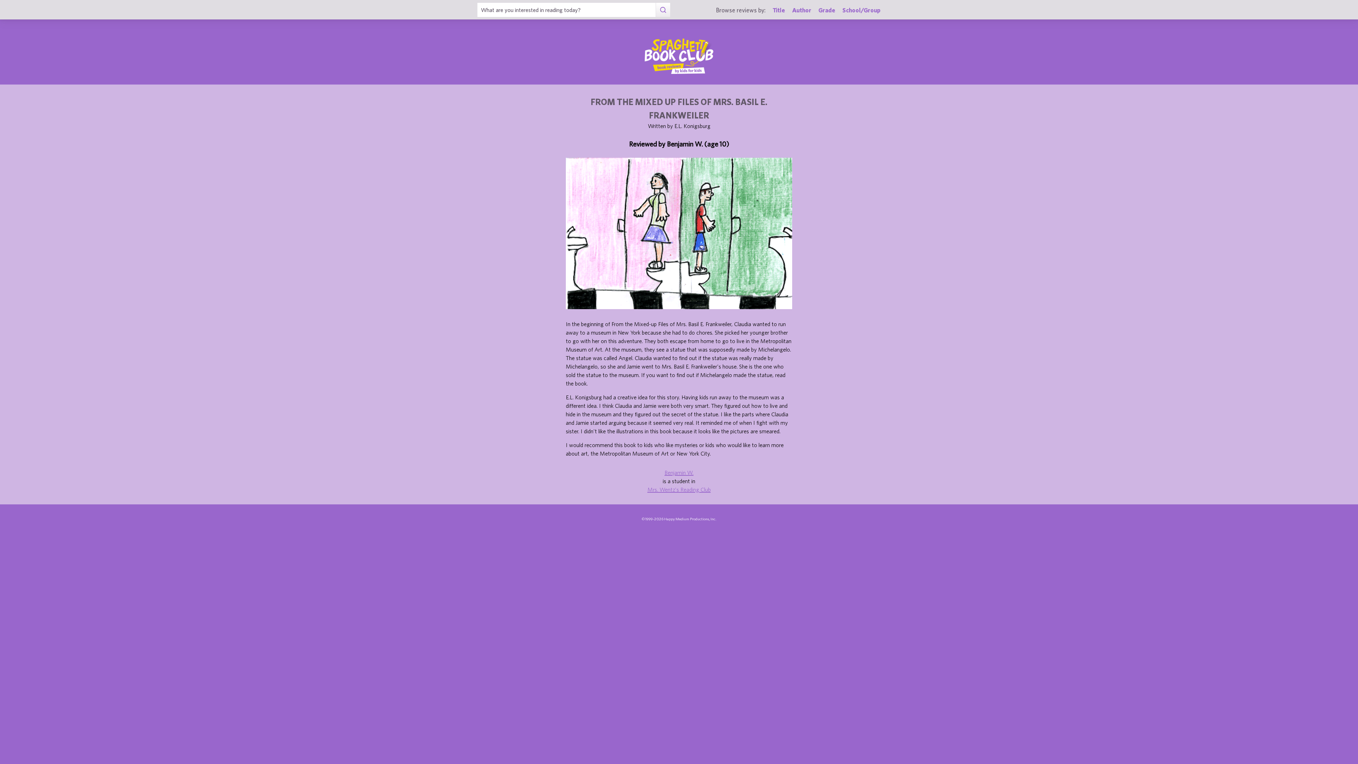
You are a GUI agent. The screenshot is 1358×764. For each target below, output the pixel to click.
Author (801, 10)
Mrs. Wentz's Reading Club (679, 489)
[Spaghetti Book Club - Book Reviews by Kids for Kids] (679, 56)
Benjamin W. (679, 472)
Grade (826, 10)
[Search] (663, 10)
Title (779, 10)
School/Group (861, 10)
